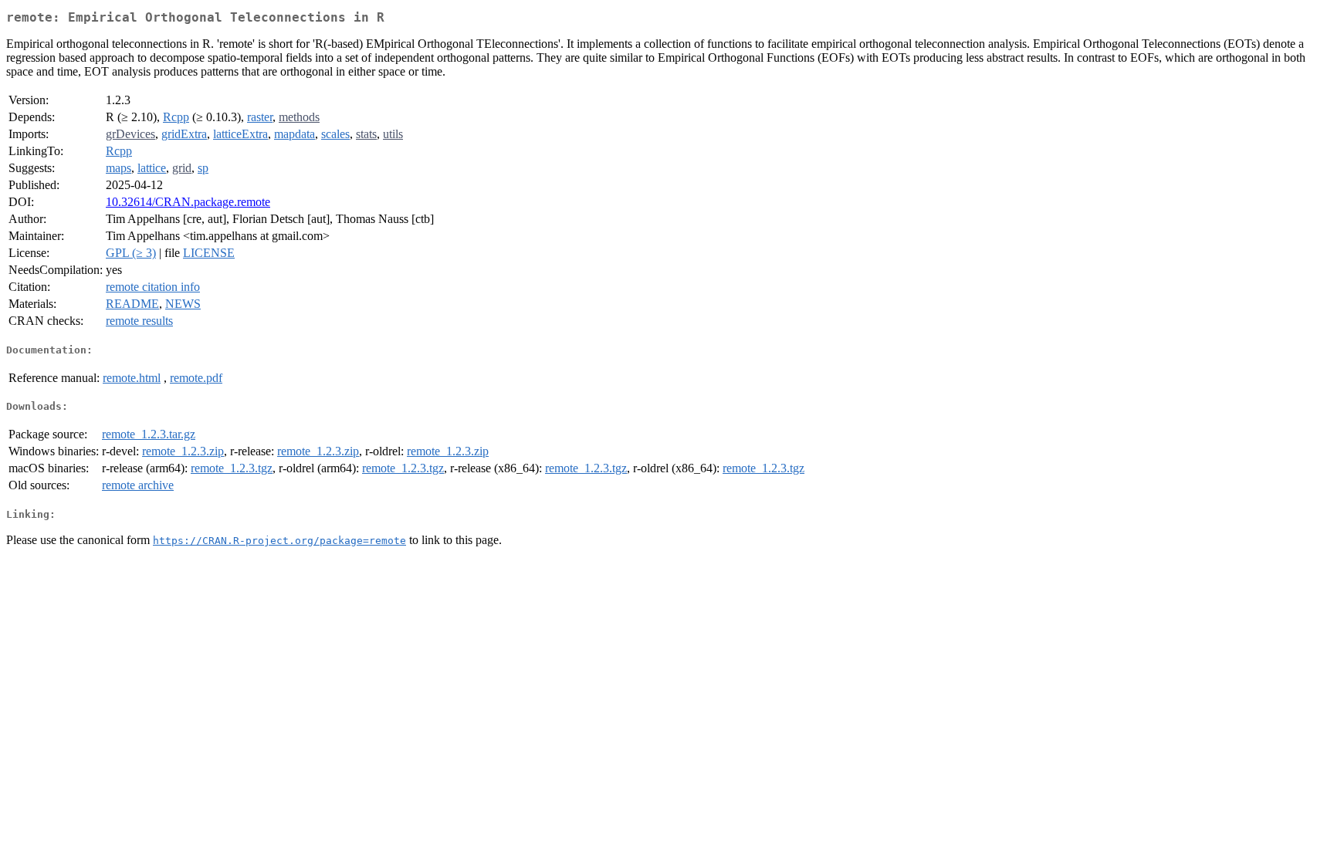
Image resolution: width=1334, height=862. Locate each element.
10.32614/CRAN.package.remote (188, 201)
